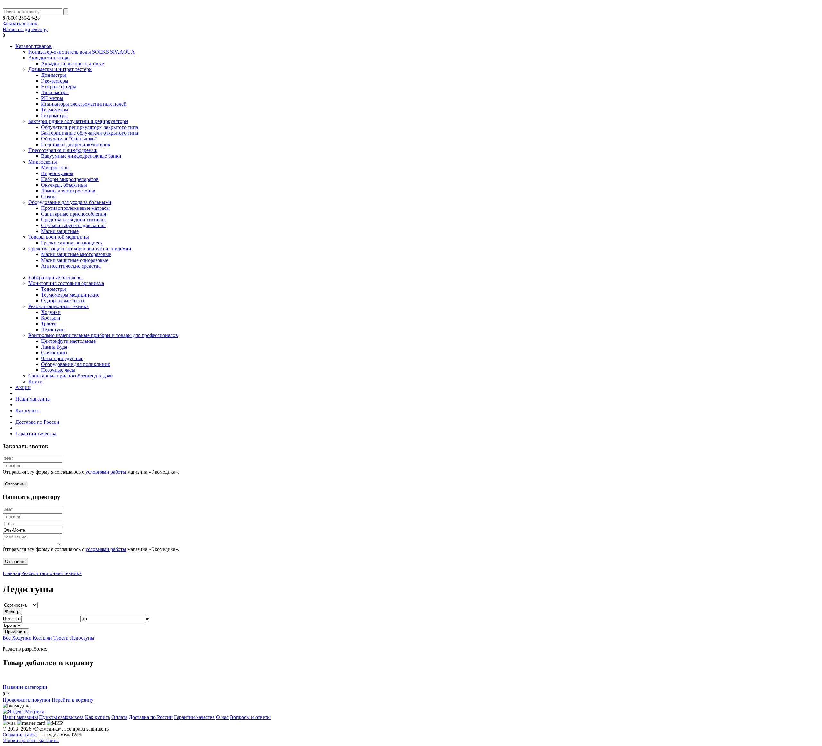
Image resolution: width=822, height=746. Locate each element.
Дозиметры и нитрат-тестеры (60, 69)
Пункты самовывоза (61, 717)
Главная (11, 573)
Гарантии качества (35, 433)
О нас (222, 717)
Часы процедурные (62, 358)
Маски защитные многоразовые (76, 254)
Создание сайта (20, 734)
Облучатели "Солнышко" (69, 138)
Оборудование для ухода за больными (69, 202)
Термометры (54, 109)
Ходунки (51, 312)
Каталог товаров (33, 46)
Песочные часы (58, 370)
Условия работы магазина (31, 740)
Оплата (119, 717)
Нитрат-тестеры (58, 86)
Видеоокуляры (57, 173)
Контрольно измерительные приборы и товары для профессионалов (103, 335)
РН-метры (52, 98)
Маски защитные (60, 231)
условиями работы (105, 472)
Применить (15, 631)
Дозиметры (53, 75)
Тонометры (53, 289)
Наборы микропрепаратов (70, 179)
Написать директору (25, 29)
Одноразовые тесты (62, 300)
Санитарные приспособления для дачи (70, 375)
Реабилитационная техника (58, 306)
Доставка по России (37, 422)
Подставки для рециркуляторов (75, 144)
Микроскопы (42, 161)
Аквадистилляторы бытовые (72, 63)
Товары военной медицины (58, 237)
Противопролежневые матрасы (75, 208)
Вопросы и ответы (250, 717)
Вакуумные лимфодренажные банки (81, 156)
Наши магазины (33, 399)
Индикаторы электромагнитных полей (84, 104)
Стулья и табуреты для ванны (73, 225)
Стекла (49, 196)
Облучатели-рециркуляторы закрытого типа (89, 127)
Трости (49, 323)
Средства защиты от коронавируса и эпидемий (79, 248)
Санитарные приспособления (73, 214)
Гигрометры (54, 115)
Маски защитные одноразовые (74, 260)
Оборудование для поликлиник (75, 364)
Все (7, 638)
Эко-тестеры (54, 81)
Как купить (27, 410)
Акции (23, 387)
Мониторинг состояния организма (66, 283)
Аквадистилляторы (49, 57)
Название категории (25, 687)
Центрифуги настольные (68, 341)
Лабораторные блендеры (55, 277)
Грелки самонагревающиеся (71, 242)
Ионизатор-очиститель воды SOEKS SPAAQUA (81, 52)
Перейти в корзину (72, 700)
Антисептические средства (71, 266)
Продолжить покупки (26, 700)
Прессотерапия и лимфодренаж (62, 150)
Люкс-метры (55, 92)
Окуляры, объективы (64, 185)
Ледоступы (53, 329)
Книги (35, 381)
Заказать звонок (20, 23)
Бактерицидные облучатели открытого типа (89, 133)
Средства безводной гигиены (73, 219)
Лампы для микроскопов (68, 190)
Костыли (50, 318)
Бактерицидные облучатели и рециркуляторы (78, 121)
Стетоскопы (54, 352)
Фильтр (12, 611)
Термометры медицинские (70, 295)
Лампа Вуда (54, 347)
